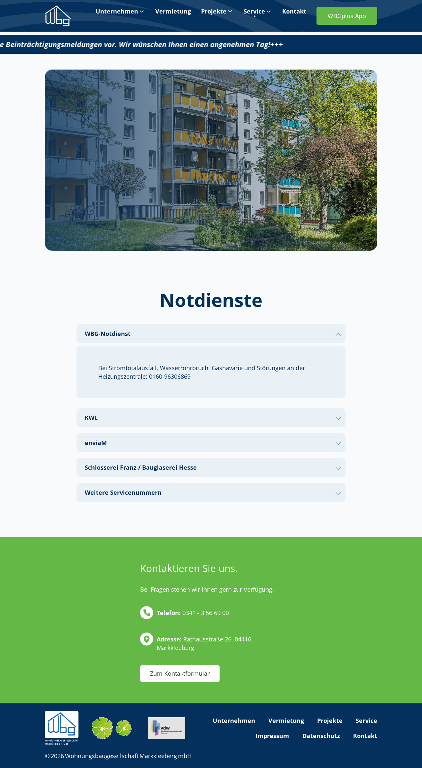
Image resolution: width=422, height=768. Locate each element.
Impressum (272, 736)
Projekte (330, 720)
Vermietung (286, 720)
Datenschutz (321, 736)
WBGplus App (347, 16)
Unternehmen (234, 720)
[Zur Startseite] (58, 15)
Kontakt (365, 736)
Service (366, 720)
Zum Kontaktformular (180, 673)
